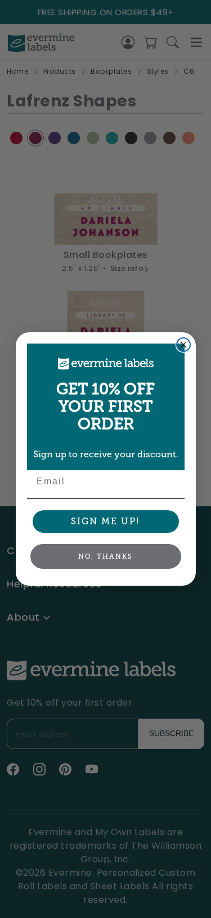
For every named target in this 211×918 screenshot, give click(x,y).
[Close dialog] (183, 344)
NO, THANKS (105, 556)
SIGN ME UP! (105, 521)
